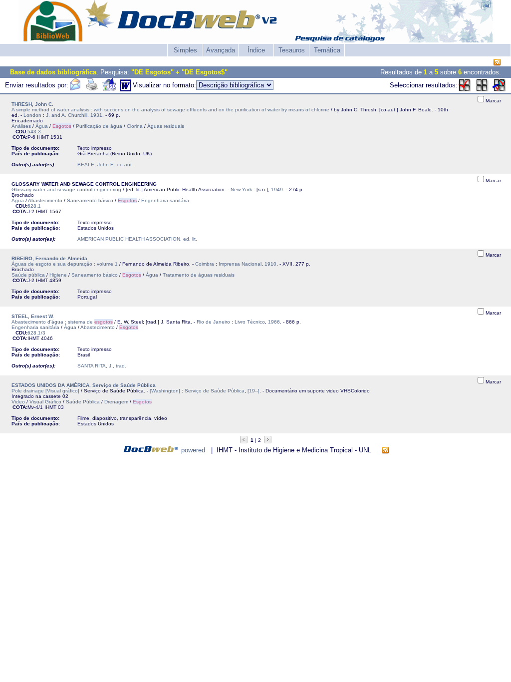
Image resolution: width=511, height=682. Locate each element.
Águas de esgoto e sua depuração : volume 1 (64, 264)
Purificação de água (99, 126)
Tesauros (291, 50)
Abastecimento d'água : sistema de (62, 322)
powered (193, 450)
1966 (274, 322)
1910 (270, 264)
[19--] (253, 390)
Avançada (220, 50)
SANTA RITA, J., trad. (101, 365)
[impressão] (91, 89)
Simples (185, 50)
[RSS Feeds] (497, 62)
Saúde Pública (83, 401)
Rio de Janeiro (213, 322)
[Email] (74, 89)
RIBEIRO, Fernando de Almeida (49, 258)
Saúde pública (28, 275)
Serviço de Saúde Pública (215, 390)
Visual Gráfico (45, 401)
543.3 (34, 131)
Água (41, 126)
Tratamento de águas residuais (199, 275)
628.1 (34, 206)
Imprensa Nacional (240, 264)
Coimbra (204, 264)
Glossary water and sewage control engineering (66, 189)
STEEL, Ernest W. (32, 316)
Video (18, 401)
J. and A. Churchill (66, 115)
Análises (21, 126)
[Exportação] (109, 89)
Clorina (135, 126)
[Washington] (165, 390)
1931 (96, 115)
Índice (256, 50)
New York (241, 189)
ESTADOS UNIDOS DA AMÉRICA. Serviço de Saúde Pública (83, 385)
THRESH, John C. (32, 104)
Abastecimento (45, 200)
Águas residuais (165, 126)
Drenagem (116, 401)
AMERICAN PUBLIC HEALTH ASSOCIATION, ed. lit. (137, 239)
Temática (327, 50)
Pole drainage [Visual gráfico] (45, 390)
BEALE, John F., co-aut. (105, 164)
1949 (277, 189)
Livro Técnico (250, 322)
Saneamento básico (90, 200)
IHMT (43, 137)
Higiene (58, 275)
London (32, 115)
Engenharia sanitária (165, 200)
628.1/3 (36, 333)
